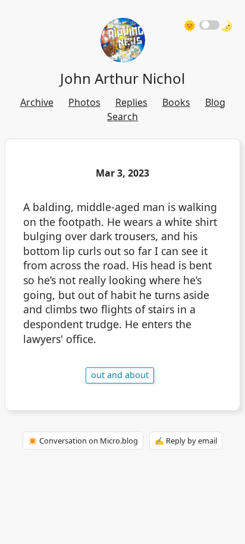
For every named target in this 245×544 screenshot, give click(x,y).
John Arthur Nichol (122, 78)
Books (176, 102)
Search (122, 116)
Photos (84, 102)
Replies (131, 102)
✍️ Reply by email (186, 440)
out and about (120, 375)
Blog (215, 102)
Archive (37, 102)
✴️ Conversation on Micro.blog (83, 440)
